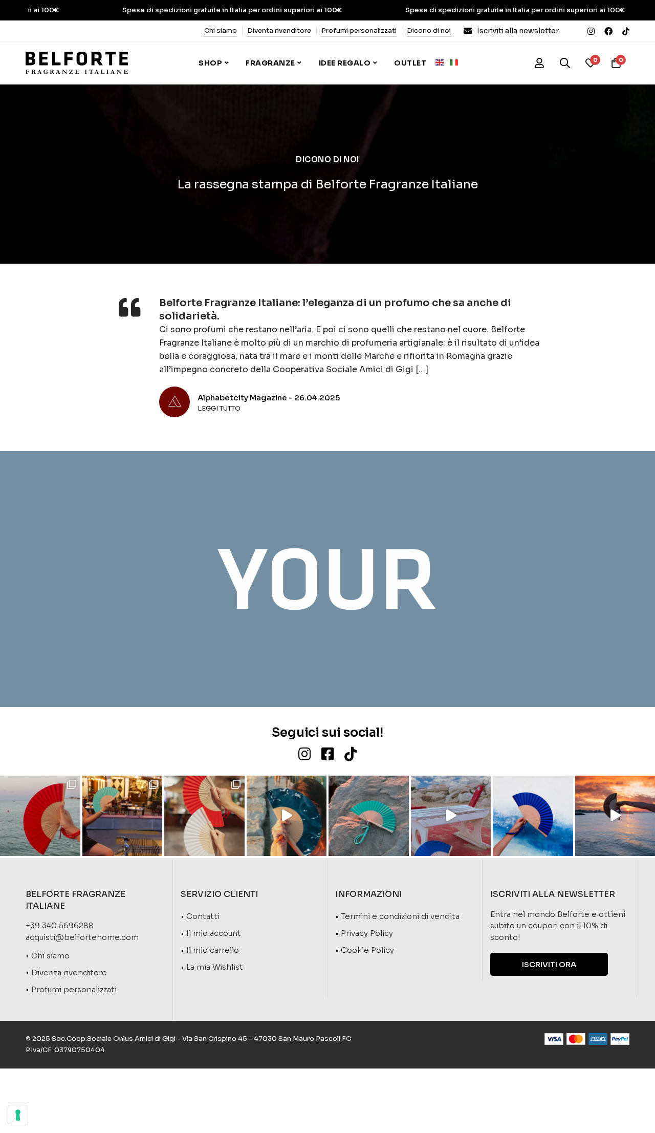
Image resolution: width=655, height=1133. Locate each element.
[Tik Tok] (626, 30)
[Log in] (539, 63)
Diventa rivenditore (279, 30)
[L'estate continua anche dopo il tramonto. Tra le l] (204, 816)
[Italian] (457, 62)
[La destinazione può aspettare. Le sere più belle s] (122, 816)
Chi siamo (220, 30)
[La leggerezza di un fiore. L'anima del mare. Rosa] (369, 816)
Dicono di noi (429, 30)
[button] (549, 964)
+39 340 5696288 (60, 925)
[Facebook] (608, 30)
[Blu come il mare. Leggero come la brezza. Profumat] (451, 816)
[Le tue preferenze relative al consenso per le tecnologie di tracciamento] (18, 1115)
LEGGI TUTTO (219, 408)
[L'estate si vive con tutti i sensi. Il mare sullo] (40, 816)
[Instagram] (591, 30)
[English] (442, 62)
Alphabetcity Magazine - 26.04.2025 (269, 397)
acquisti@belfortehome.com (82, 937)
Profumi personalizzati (359, 30)
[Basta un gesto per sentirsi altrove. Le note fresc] (533, 816)
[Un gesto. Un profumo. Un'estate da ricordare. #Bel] (287, 816)
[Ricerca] (565, 63)
